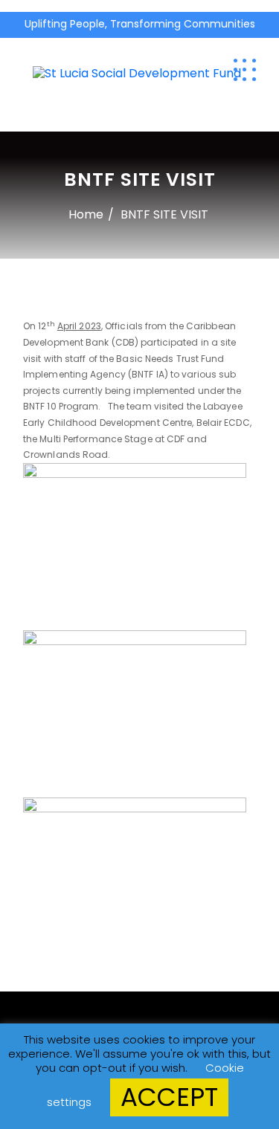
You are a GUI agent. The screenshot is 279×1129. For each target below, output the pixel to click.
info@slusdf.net (241, 43)
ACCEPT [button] (169, 1097)
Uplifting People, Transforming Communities (140, 23)
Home (85, 214)
